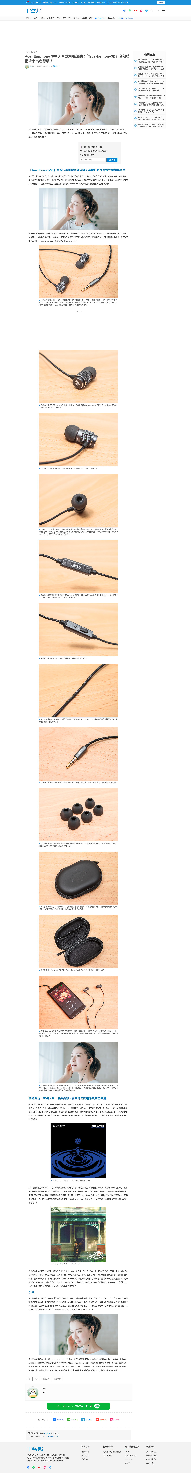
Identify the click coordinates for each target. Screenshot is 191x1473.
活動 (75, 18)
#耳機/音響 (45, 1379)
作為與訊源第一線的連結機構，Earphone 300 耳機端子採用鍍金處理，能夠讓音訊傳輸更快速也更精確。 (78, 783)
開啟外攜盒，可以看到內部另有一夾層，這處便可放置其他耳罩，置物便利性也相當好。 (72, 970)
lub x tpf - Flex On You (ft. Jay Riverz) (65, 1264)
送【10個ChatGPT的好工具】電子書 (74, 1406)
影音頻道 (103, 1420)
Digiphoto (128, 1459)
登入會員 (46, 1433)
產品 (35, 18)
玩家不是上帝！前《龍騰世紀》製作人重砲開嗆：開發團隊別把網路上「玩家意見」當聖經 (151, 105)
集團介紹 (85, 1452)
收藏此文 (56, 66)
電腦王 (127, 1463)
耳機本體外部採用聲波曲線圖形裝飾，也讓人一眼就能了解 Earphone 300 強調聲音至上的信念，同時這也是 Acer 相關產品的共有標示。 (78, 406)
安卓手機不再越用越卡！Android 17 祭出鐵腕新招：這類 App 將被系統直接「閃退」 (151, 83)
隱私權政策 (123, 2)
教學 (64, 18)
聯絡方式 (85, 1459)
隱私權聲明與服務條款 (112, 1452)
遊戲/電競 (50, 18)
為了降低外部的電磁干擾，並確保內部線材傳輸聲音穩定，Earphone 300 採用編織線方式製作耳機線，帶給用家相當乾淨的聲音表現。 (78, 720)
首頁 (26, 52)
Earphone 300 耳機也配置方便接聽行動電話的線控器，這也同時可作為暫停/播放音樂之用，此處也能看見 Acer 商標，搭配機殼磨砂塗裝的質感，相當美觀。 (78, 596)
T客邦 (127, 1452)
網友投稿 (149, 1463)
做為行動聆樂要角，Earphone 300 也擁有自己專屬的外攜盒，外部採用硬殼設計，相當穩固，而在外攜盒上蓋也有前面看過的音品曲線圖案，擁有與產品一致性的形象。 (78, 908)
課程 (91, 18)
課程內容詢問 (151, 1455)
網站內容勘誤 (151, 1452)
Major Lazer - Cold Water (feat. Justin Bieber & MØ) (70, 1180)
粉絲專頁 (60, 1420)
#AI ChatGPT (100, 18)
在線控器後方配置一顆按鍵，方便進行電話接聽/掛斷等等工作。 (63, 658)
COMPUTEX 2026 (126, 18)
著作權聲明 (107, 1455)
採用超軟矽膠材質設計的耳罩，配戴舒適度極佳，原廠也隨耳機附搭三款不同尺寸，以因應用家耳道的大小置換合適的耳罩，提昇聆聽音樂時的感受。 (78, 845)
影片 (70, 18)
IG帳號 (117, 1420)
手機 (43, 18)
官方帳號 (74, 1420)
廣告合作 (85, 1455)
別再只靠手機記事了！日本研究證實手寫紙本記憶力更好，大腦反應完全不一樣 (151, 62)
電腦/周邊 (34, 52)
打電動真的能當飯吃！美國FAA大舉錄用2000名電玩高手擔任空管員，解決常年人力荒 (151, 69)
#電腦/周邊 (57, 1379)
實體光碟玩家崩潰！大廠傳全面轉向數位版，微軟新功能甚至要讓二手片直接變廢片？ (151, 127)
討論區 (84, 18)
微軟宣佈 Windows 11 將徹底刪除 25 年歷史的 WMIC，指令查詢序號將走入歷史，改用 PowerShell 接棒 (151, 76)
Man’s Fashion (130, 1455)
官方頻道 (89, 1420)
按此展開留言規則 (51, 1436)
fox (30, 66)
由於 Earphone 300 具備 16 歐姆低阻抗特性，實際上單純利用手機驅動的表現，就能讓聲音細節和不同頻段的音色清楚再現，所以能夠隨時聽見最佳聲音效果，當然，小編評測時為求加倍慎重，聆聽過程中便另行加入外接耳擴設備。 (78, 1033)
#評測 (36, 1379)
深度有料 (111, 18)
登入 (157, 10)
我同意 (160, 2)
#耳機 (28, 1379)
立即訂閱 (112, 160)
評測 (58, 18)
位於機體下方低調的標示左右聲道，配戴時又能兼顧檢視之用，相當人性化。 (68, 468)
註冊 (163, 10)
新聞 (27, 18)
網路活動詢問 (151, 1459)
